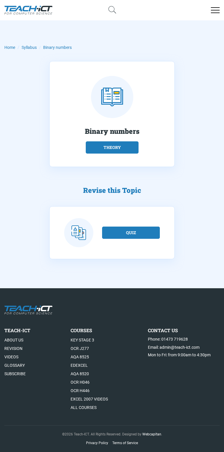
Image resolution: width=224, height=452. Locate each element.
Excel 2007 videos (89, 399)
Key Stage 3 (82, 340)
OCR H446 (80, 390)
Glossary (14, 365)
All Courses (84, 407)
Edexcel (79, 365)
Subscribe (15, 373)
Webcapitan (151, 434)
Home (9, 47)
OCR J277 (80, 348)
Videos (11, 357)
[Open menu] (215, 10)
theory (112, 147)
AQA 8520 (80, 373)
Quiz (131, 232)
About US (13, 340)
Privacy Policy (97, 443)
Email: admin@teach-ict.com (174, 347)
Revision (13, 348)
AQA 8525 (80, 357)
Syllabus (29, 47)
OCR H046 (80, 382)
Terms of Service (125, 443)
